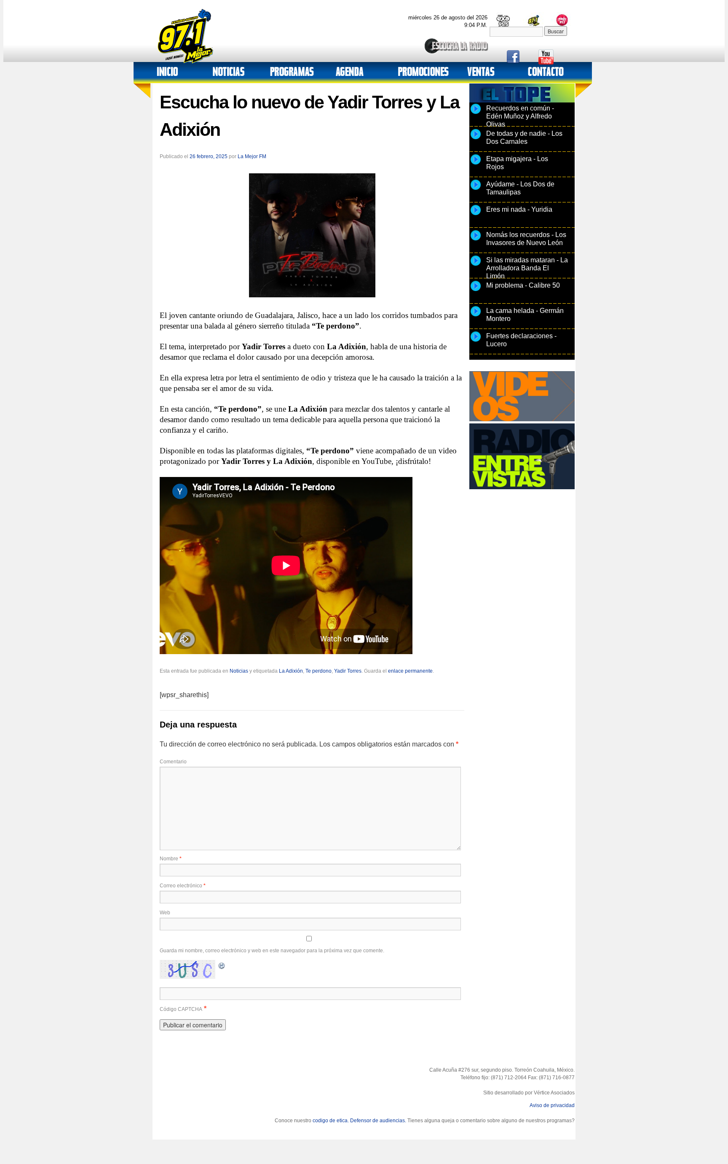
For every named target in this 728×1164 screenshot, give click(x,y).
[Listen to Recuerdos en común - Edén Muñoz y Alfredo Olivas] (475, 113)
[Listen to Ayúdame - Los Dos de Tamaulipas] (475, 189)
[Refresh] (222, 964)
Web (165, 913)
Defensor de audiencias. (378, 1121)
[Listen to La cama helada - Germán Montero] (475, 316)
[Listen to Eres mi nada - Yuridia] (475, 215)
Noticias (239, 671)
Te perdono (318, 671)
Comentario (173, 762)
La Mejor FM (252, 156)
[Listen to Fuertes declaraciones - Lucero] (475, 341)
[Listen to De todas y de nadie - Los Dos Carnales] (475, 139)
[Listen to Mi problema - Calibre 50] (475, 291)
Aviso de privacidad (552, 1105)
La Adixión (291, 671)
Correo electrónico (183, 886)
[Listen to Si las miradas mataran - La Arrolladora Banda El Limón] (475, 265)
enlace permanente (410, 671)
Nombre (171, 859)
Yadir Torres (347, 671)
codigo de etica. (331, 1121)
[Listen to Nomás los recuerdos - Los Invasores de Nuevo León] (475, 240)
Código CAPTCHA (181, 1009)
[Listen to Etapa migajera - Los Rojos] (475, 164)
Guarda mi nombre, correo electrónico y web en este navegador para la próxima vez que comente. (272, 951)
